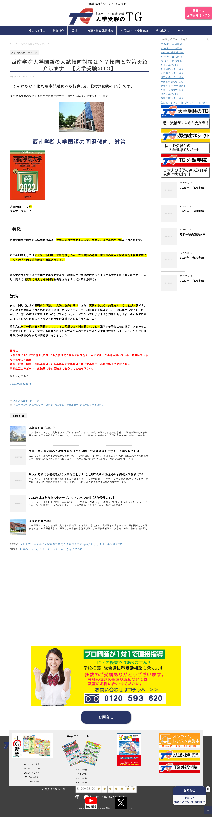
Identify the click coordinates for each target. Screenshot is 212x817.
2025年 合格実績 (171, 48)
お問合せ (106, 717)
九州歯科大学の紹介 (42, 427)
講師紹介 (58, 30)
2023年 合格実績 (171, 61)
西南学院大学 (20, 405)
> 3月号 (36, 773)
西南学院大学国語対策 (92, 405)
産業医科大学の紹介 (42, 521)
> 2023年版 (81, 783)
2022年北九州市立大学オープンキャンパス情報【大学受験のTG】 (72, 497)
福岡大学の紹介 (170, 94)
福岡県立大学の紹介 (172, 73)
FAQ (180, 30)
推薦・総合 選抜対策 (100, 30)
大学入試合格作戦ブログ (26, 401)
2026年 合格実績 (171, 44)
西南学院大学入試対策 (41, 405)
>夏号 (37, 781)
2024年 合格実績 (171, 56)
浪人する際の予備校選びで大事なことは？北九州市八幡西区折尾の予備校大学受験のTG (86, 474)
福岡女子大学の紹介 (172, 77)
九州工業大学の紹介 (172, 90)
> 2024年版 (81, 778)
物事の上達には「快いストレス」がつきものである (51, 549)
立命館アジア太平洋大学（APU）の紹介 (184, 102)
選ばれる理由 (37, 30)
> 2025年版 (81, 774)
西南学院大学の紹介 (172, 98)
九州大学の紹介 (170, 65)
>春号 (36, 777)
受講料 (76, 30)
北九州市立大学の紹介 (173, 86)
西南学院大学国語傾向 (67, 405)
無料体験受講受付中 (172, 52)
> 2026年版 (81, 770)
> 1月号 (36, 764)
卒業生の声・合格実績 (134, 30)
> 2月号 (36, 768)
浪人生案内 (163, 30)
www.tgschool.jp (20, 383)
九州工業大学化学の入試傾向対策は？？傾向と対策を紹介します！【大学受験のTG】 (85, 451)
